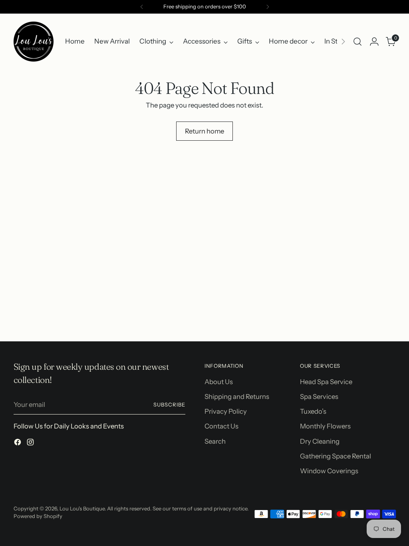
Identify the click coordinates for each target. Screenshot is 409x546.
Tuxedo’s (313, 411)
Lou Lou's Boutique (82, 508)
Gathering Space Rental (335, 456)
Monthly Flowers (325, 426)
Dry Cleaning (320, 441)
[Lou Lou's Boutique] (34, 42)
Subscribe (169, 404)
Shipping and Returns (236, 397)
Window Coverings (329, 471)
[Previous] (142, 7)
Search (215, 441)
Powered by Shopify (38, 516)
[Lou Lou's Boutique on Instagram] (31, 443)
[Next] (267, 7)
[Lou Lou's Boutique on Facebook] (18, 443)
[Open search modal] (357, 42)
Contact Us (221, 426)
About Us (218, 382)
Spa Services (319, 397)
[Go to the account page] (374, 42)
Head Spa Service (326, 382)
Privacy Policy (225, 411)
